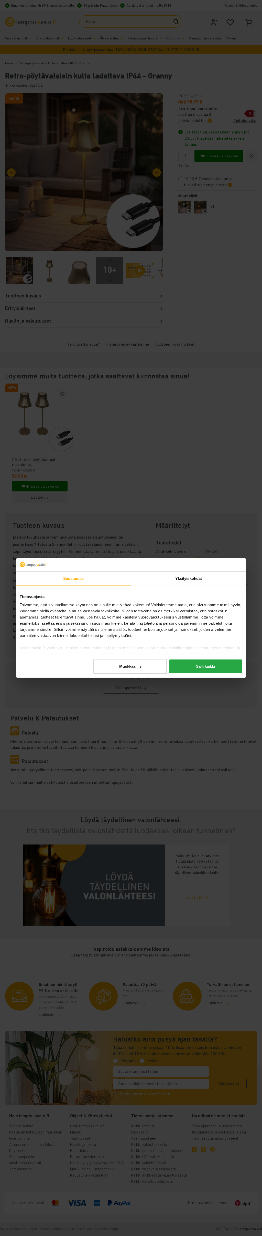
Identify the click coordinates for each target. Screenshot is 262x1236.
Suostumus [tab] (73, 578)
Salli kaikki (205, 666)
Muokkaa (127, 666)
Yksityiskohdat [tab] (188, 578)
